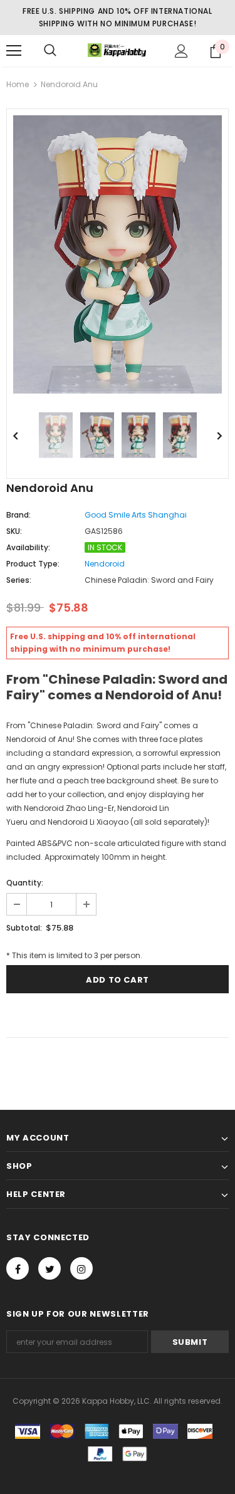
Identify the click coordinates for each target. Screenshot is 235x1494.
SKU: (14, 531)
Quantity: (24, 882)
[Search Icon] (50, 50)
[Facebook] (17, 1268)
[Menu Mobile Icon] (13, 50)
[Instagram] (81, 1268)
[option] (117, 254)
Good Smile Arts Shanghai (136, 514)
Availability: (28, 547)
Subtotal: (24, 927)
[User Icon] (181, 51)
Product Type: (33, 563)
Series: (18, 580)
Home (17, 84)
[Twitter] (49, 1268)
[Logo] (117, 50)
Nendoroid (105, 563)
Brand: (18, 514)
